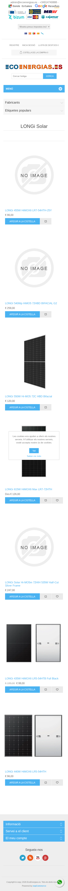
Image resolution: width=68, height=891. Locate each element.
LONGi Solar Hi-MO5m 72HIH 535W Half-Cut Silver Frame (32, 584)
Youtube (38, 858)
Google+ (45, 858)
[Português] (34, 33)
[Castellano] (30, 33)
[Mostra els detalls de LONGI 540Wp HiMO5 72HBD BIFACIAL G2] (34, 268)
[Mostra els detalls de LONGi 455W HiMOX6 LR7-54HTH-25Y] (34, 175)
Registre (14, 45)
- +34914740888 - (48, 2)
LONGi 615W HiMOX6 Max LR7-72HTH (28, 489)
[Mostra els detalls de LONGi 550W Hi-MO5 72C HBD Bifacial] (34, 361)
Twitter (23, 858)
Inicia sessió (28, 45)
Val (34, 450)
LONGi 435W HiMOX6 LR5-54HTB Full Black (32, 678)
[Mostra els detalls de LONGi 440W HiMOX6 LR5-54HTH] (34, 736)
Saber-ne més (34, 456)
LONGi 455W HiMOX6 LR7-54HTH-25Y (28, 210)
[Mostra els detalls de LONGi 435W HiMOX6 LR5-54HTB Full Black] (34, 643)
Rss (30, 858)
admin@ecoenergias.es (23, 2)
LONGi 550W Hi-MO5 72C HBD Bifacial (28, 396)
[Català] (38, 33)
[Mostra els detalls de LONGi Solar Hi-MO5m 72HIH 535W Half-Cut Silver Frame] (34, 547)
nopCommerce (39, 886)
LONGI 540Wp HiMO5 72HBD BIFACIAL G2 (31, 303)
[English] (26, 33)
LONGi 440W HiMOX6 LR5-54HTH (25, 771)
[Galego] (42, 33)
